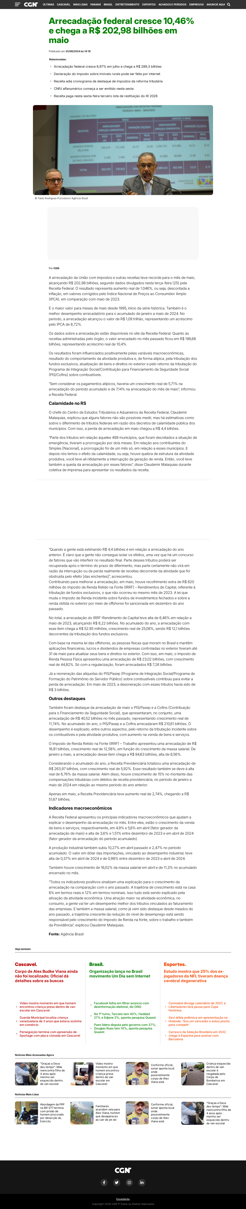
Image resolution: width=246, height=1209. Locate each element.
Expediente (123, 1199)
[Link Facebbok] (104, 1185)
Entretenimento (127, 4)
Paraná (95, 4)
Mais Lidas (80, 4)
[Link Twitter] (116, 1185)
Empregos (196, 4)
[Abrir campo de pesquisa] (228, 4)
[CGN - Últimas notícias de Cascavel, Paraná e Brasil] (31, 5)
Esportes (149, 4)
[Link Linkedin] (142, 1185)
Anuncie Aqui (216, 4)
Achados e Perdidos (172, 4)
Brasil (108, 4)
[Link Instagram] (129, 1185)
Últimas (48, 4)
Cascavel (63, 4)
